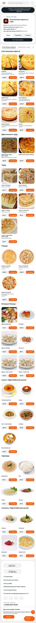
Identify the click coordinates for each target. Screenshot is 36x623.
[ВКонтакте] (5, 598)
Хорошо (8, 616)
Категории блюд (9, 590)
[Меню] (3, 3)
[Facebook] (11, 598)
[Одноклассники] (16, 598)
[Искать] (28, 3)
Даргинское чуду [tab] (24, 47)
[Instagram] (21, 598)
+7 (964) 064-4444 (10, 604)
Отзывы (27, 35)
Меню (8, 35)
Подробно (18, 35)
